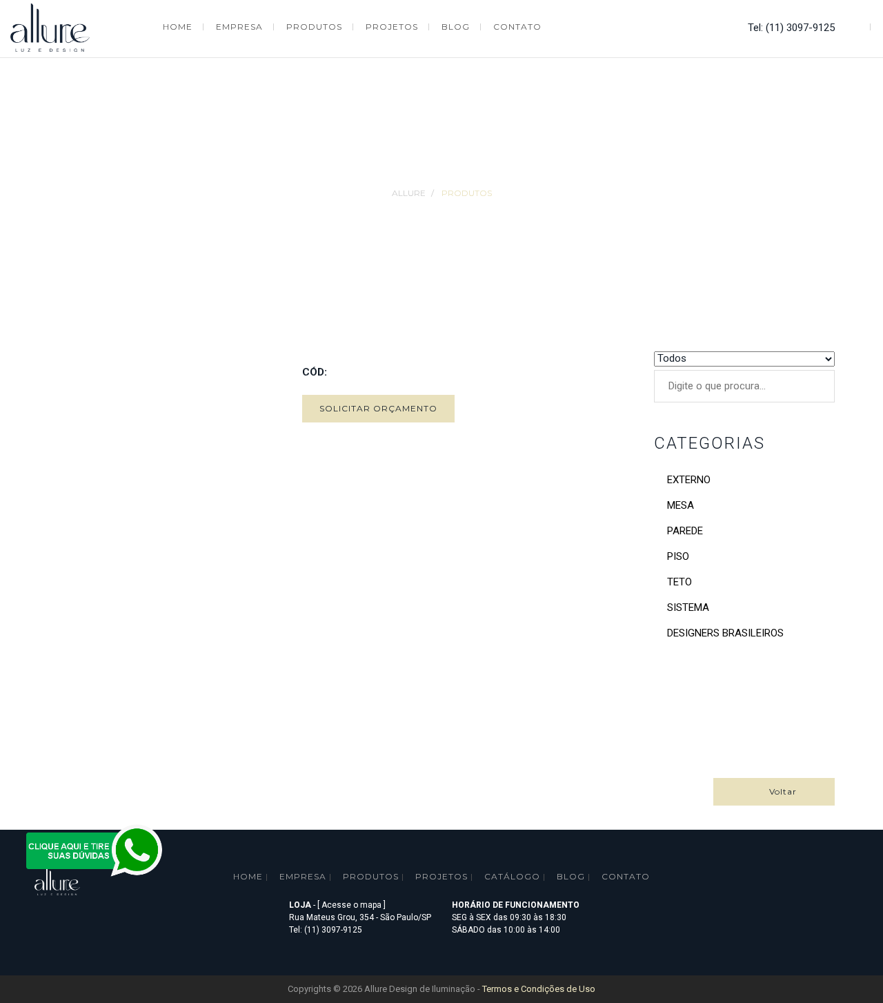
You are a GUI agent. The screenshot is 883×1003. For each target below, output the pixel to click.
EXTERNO (689, 480)
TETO (679, 582)
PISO (678, 556)
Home (248, 876)
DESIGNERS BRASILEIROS (725, 633)
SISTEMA (688, 607)
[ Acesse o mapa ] (351, 905)
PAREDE (685, 531)
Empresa (302, 876)
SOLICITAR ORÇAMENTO (378, 408)
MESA (680, 505)
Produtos (467, 193)
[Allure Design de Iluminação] (50, 26)
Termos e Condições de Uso (538, 989)
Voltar (777, 791)
